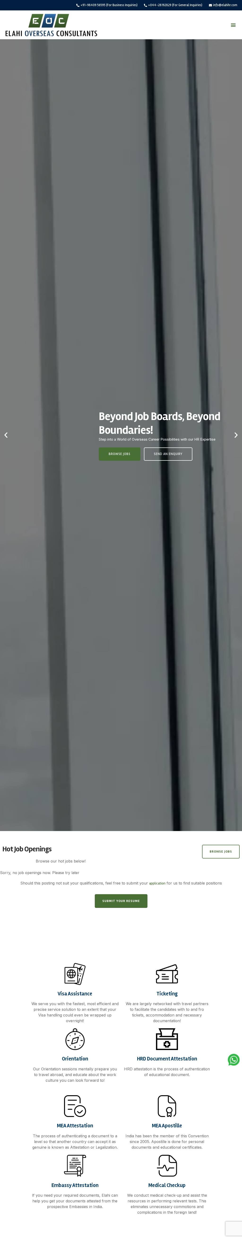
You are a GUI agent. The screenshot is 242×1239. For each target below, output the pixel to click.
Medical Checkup (167, 1185)
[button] (233, 25)
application (157, 883)
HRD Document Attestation (167, 1059)
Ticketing (167, 994)
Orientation (75, 1059)
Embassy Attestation (75, 1185)
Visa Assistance (75, 994)
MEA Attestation (75, 1126)
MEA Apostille (167, 1126)
